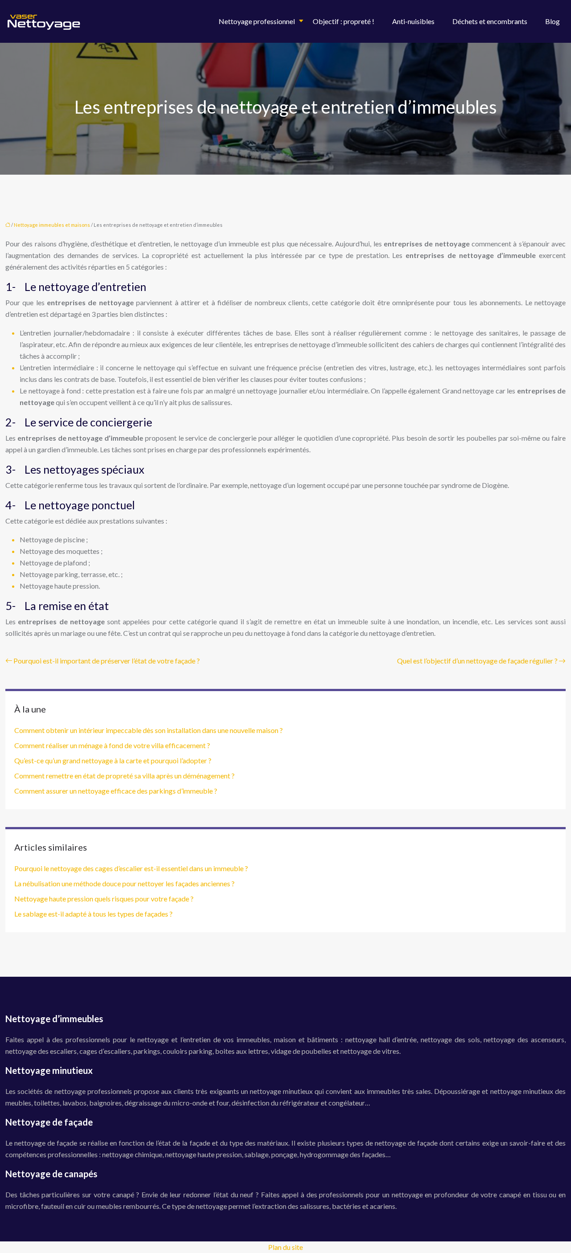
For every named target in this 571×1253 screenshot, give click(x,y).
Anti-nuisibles (413, 21)
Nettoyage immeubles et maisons (52, 225)
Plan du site (285, 1247)
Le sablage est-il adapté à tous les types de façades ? (93, 913)
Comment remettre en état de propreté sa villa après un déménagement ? (124, 775)
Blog (552, 21)
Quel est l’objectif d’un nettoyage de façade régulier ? (477, 660)
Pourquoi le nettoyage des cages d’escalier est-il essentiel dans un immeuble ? (131, 868)
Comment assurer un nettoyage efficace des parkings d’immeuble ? (115, 790)
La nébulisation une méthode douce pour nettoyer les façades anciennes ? (124, 883)
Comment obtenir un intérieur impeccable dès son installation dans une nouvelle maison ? (148, 730)
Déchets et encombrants (489, 21)
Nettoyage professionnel (257, 21)
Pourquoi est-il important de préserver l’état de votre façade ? (106, 660)
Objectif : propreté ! (343, 21)
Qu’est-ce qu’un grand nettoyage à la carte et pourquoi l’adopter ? (112, 760)
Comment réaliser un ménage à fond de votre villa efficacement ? (112, 745)
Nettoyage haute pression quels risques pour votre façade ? (104, 898)
